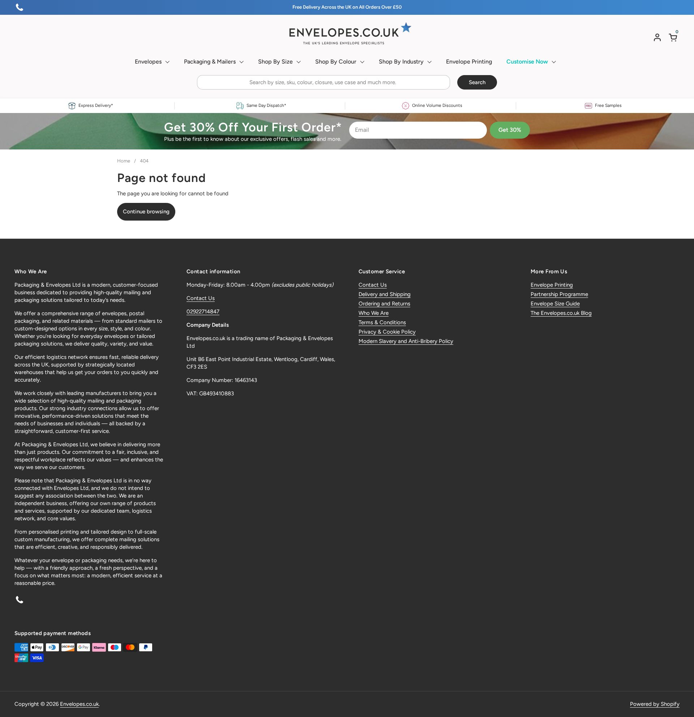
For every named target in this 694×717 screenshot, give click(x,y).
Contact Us (201, 298)
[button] (674, 37)
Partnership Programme (559, 294)
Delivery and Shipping (385, 294)
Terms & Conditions (382, 322)
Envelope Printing (552, 285)
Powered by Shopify (655, 704)
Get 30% (509, 129)
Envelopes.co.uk (79, 704)
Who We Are (374, 313)
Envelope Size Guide (555, 303)
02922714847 (203, 311)
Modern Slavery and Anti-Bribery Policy (406, 341)
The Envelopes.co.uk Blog (561, 313)
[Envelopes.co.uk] (347, 33)
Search (477, 82)
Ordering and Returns (384, 303)
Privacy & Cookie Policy (387, 332)
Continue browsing (146, 211)
